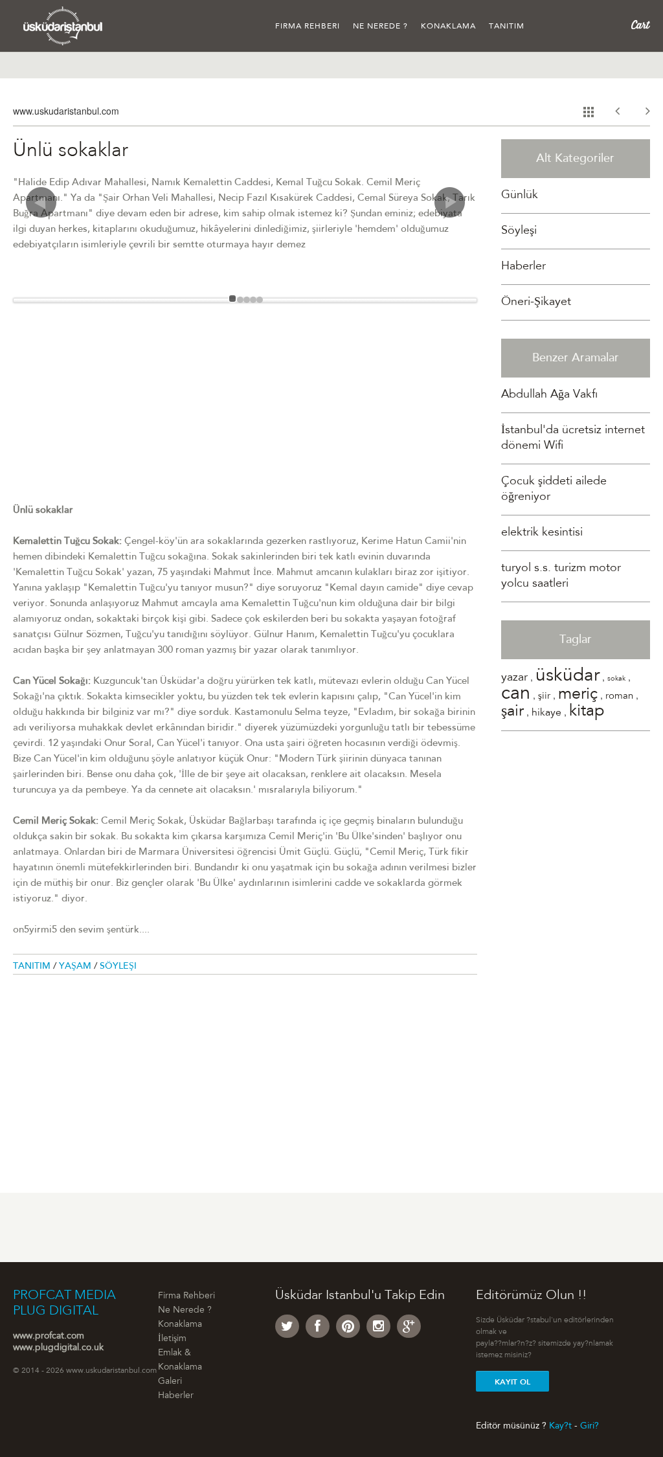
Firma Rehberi (307, 26)
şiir (544, 696)
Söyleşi (118, 966)
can (515, 694)
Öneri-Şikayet (536, 302)
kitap (586, 712)
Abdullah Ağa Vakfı (549, 395)
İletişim (172, 1339)
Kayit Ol (512, 1381)
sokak (616, 679)
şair (512, 712)
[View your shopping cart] (640, 25)
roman (619, 696)
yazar (514, 678)
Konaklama (448, 26)
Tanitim (33, 966)
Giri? (589, 1425)
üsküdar (567, 677)
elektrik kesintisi (542, 533)
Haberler (523, 267)
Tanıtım (506, 26)
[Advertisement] (245, 412)
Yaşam (76, 966)
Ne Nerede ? (380, 26)
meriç (578, 695)
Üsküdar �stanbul (63, 25)
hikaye (546, 713)
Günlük (519, 195)
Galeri (170, 1381)
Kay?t (560, 1425)
